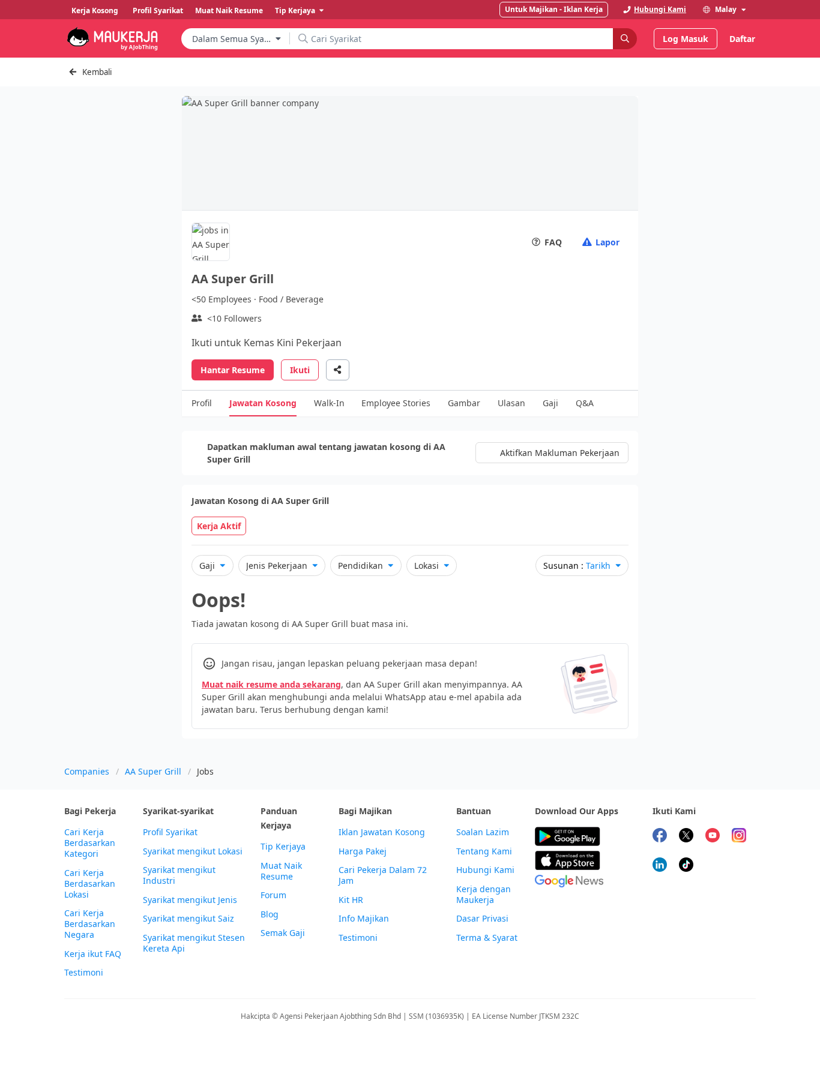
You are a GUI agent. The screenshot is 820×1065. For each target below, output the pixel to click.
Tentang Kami (484, 851)
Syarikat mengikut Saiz (188, 918)
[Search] (625, 38)
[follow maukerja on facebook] (660, 836)
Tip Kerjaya (283, 846)
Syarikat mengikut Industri (179, 875)
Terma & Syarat (486, 937)
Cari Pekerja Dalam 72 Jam (383, 875)
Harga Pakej (363, 851)
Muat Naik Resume (281, 871)
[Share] (337, 369)
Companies (86, 771)
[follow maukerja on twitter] (686, 836)
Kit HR (351, 900)
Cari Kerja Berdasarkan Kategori (89, 843)
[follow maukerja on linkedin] (660, 866)
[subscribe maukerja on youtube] (712, 836)
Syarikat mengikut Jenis (190, 900)
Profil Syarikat (170, 832)
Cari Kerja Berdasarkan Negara (89, 924)
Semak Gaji (283, 933)
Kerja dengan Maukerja (483, 894)
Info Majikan (364, 918)
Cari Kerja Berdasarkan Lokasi (89, 884)
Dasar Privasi (482, 918)
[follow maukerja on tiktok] (686, 866)
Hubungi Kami (485, 870)
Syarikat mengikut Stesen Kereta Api (194, 943)
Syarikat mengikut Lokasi (193, 851)
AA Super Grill (153, 771)
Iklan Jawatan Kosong (382, 832)
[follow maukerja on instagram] (739, 836)
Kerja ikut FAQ (92, 954)
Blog (270, 914)
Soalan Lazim (482, 832)
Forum (273, 895)
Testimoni (83, 972)
